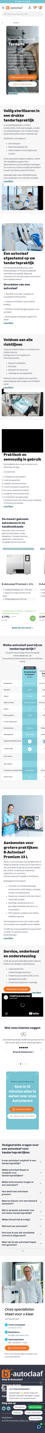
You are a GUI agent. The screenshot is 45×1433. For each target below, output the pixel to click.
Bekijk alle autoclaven (22, 628)
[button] (33, 618)
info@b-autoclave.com (18, 1335)
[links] (22, 1250)
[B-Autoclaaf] (14, 7)
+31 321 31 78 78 (14, 1328)
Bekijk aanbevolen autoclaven (23, 77)
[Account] (29, 8)
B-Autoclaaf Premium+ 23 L (17, 584)
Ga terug (3, 23)
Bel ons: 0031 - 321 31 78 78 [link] (23, 1116)
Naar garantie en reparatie (17, 989)
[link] (22, 196)
